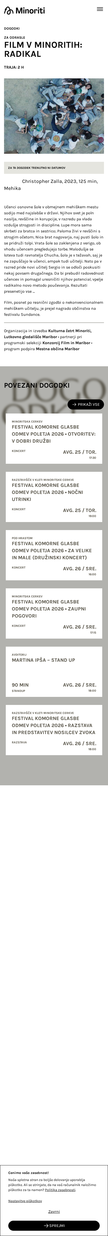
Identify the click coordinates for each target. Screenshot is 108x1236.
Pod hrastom (22, 538)
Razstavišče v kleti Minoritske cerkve (43, 480)
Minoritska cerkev (27, 421)
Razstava (19, 742)
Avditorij (19, 654)
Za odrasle (14, 37)
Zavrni (54, 1211)
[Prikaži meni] (100, 9)
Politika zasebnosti (60, 1190)
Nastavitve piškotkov (25, 1201)
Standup (18, 691)
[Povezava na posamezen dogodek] (54, 439)
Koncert (18, 451)
